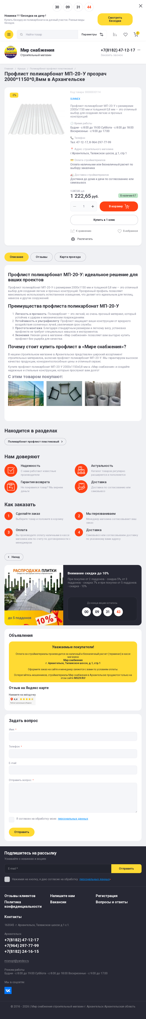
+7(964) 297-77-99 (21, 945)
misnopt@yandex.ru (16, 961)
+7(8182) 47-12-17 (118, 50)
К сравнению (83, 231)
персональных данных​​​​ (73, 818)
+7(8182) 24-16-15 (21, 951)
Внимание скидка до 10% (88, 573)
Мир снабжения (37, 50)
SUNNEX (75, 98)
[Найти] (21, 34)
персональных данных (94, 879)
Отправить (21, 832)
